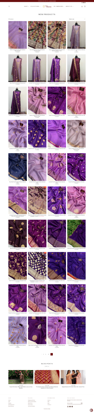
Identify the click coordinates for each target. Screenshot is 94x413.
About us (69, 6)
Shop (26, 6)
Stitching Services (11, 404)
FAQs (48, 401)
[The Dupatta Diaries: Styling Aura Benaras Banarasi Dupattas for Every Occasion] (47, 377)
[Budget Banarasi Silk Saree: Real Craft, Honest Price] (73, 377)
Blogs (48, 403)
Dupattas (9, 403)
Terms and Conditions (31, 406)
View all (47, 366)
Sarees (9, 400)
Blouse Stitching (11, 406)
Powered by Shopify (47, 408)
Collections (34, 6)
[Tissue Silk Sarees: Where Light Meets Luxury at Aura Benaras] (20, 377)
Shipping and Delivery (31, 400)
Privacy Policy (30, 404)
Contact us (49, 404)
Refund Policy (30, 403)
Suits (9, 401)
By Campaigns (58, 6)
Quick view (17, 47)
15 (48, 354)
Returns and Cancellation (32, 401)
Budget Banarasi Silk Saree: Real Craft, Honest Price (73, 386)
